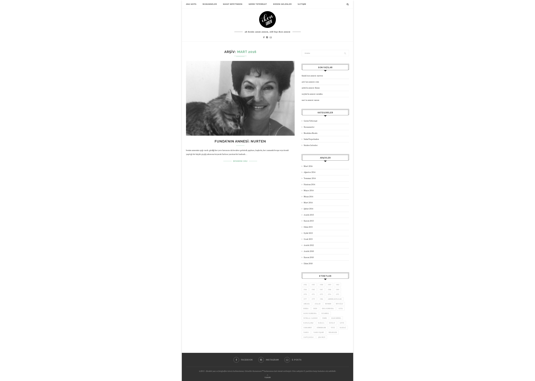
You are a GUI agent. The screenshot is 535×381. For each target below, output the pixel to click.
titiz (333, 328)
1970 (305, 294)
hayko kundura (310, 313)
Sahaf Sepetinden (232, 4)
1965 (313, 290)
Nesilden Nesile (311, 133)
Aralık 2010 (309, 251)
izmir (324, 318)
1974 (329, 294)
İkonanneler (210, 4)
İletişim (302, 4)
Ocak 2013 (308, 239)
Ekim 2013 (308, 227)
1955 (313, 285)
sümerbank (321, 328)
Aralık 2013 (309, 214)
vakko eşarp (318, 332)
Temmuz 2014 (310, 178)
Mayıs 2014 (308, 190)
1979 (313, 299)
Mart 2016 (308, 166)
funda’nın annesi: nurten (240, 141)
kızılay (332, 323)
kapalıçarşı (308, 323)
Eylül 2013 (308, 233)
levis (342, 323)
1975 (337, 294)
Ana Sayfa (191, 4)
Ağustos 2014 (309, 172)
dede (315, 308)
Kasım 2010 (309, 257)
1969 (337, 290)
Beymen (328, 304)
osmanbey (307, 328)
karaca (321, 323)
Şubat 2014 (308, 208)
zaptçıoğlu (308, 337)
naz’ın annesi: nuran (310, 100)
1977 (305, 299)
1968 (329, 290)
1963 (337, 285)
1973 (321, 294)
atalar (317, 304)
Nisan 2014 (308, 196)
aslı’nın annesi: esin (310, 81)
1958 (321, 285)
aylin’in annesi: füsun (311, 87)
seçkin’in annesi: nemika (312, 94)
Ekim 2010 (308, 263)
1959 (329, 285)
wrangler (333, 332)
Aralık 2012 (309, 245)
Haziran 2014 (309, 184)
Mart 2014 (308, 202)
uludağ (343, 328)
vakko (306, 332)
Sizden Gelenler (282, 4)
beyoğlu (339, 304)
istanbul (325, 313)
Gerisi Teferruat (258, 4)
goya (341, 308)
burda (306, 308)
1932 (305, 285)
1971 (313, 294)
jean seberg (336, 318)
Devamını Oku (240, 161)
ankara (306, 304)
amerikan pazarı (335, 299)
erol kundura (328, 308)
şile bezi (321, 337)
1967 (321, 290)
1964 (305, 290)
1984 (321, 299)
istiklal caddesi (310, 318)
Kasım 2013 (309, 220)
